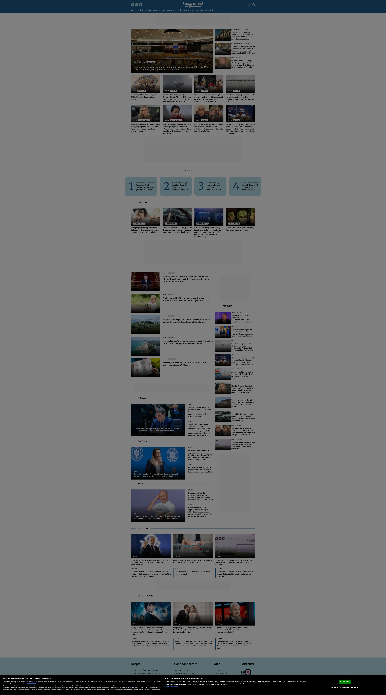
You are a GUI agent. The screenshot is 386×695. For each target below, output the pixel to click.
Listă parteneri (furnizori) (171, 686)
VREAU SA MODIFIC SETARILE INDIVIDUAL (344, 687)
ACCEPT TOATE (345, 682)
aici (131, 687)
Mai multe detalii (31, 683)
